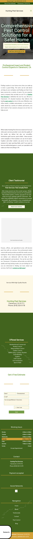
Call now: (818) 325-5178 (16, 51)
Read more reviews (16, 206)
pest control (8, 101)
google (16, 491)
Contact (16, 516)
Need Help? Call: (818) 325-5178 (16, 1)
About (16, 509)
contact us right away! (19, 268)
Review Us (6, 532)
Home (16, 506)
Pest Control (16, 520)
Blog (16, 523)
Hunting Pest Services (26, 185)
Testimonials (16, 513)
